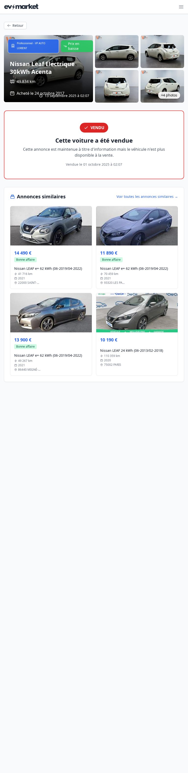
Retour (18, 25)
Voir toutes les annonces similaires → (147, 196)
